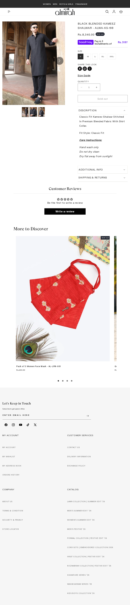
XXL (113, 57)
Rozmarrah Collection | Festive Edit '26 (89, 566)
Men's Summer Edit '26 (79, 511)
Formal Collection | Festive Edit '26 (87, 538)
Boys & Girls (66, 4)
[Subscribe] (87, 416)
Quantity (83, 81)
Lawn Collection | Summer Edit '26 (86, 501)
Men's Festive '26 (76, 529)
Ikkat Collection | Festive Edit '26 (85, 556)
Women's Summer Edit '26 (80, 520)
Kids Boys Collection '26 (80, 593)
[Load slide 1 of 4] (58, 381)
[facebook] (80, 69)
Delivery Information (79, 456)
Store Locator (10, 529)
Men (55, 4)
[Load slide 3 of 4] (67, 381)
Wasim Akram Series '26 (79, 584)
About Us (7, 501)
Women (47, 4)
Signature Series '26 (78, 575)
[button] (9, 11)
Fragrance (81, 4)
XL (103, 57)
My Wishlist (8, 456)
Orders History (11, 475)
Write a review (64, 211)
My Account (9, 447)
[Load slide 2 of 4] (63, 381)
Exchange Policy (76, 466)
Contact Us (73, 447)
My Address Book (11, 466)
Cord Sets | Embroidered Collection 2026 (90, 547)
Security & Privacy (12, 520)
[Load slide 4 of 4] (71, 381)
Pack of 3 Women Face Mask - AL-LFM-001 (38, 366)
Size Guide (84, 75)
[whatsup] (85, 69)
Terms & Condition (12, 511)
